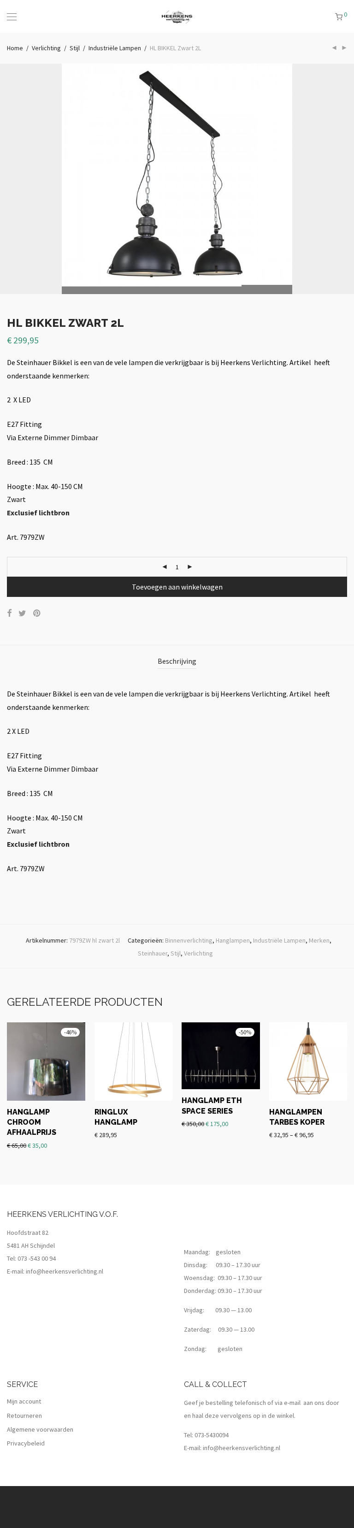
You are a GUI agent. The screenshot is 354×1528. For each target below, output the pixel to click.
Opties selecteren (290, 1121)
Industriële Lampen (114, 48)
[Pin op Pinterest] (37, 613)
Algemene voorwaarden (40, 1429)
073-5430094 (212, 1435)
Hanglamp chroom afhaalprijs (31, 1122)
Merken (319, 940)
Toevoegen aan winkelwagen (177, 586)
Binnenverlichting (188, 940)
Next (345, 178)
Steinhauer (152, 953)
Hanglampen (233, 940)
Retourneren (24, 1415)
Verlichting (46, 48)
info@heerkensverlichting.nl (64, 1271)
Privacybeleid (26, 1443)
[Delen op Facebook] (9, 613)
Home (15, 48)
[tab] (177, 661)
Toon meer (21, 1145)
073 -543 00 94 (37, 1258)
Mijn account (24, 1401)
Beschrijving (177, 661)
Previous (8, 178)
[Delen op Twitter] (22, 613)
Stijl (75, 48)
